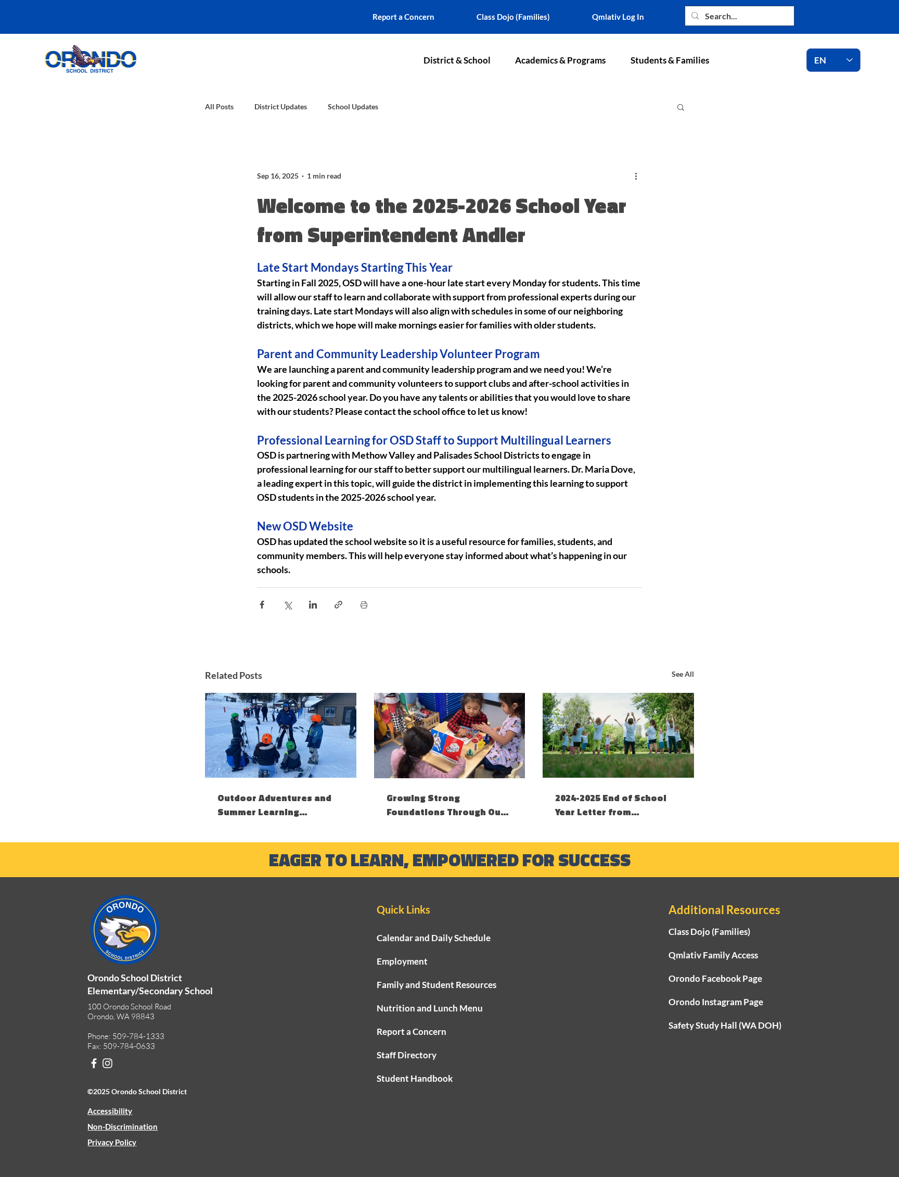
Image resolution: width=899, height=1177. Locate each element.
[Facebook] (93, 1063)
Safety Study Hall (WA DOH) (725, 1025)
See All (683, 673)
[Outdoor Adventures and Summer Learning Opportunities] (280, 735)
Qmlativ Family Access (713, 955)
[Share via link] (338, 605)
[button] (456, 60)
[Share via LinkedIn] (313, 605)
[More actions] (636, 175)
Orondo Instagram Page (716, 1001)
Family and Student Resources (436, 984)
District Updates (280, 106)
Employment (402, 961)
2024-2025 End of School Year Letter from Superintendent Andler (610, 805)
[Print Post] (364, 605)
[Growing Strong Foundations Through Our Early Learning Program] (449, 735)
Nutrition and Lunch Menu (430, 1008)
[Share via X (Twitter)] (287, 605)
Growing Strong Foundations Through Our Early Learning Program (446, 805)
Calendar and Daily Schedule (434, 937)
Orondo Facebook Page (715, 978)
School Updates (353, 106)
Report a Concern (411, 1031)
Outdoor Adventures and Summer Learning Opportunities (274, 805)
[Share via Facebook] (262, 605)
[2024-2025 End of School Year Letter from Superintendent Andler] (618, 735)
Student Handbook (415, 1078)
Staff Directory (406, 1054)
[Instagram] (107, 1063)
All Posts (219, 106)
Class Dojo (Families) (709, 931)
